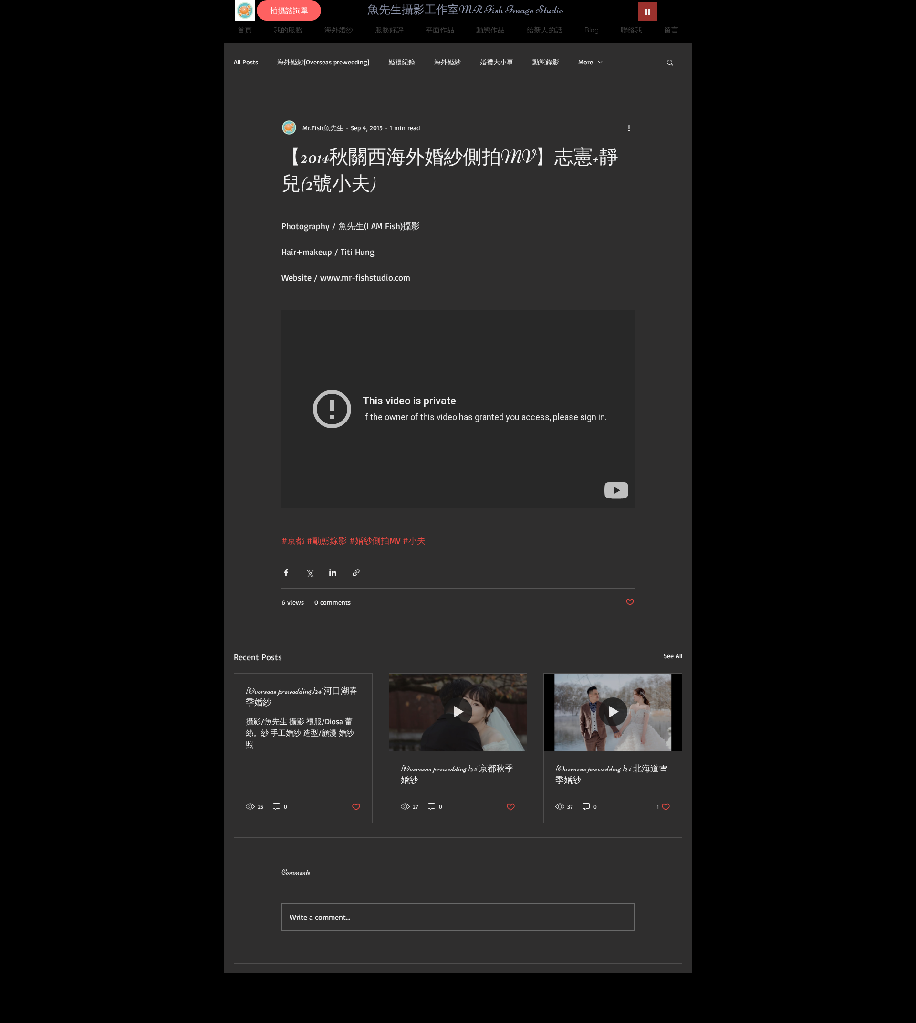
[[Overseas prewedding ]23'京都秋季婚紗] (458, 712)
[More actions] (629, 127)
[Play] (647, 11)
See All (673, 656)
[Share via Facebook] (286, 572)
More (585, 62)
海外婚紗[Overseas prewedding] (323, 62)
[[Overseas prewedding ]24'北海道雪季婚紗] (613, 712)
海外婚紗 (447, 62)
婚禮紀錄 (401, 62)
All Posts (246, 62)
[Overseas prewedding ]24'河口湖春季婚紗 (302, 696)
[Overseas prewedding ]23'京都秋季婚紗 (457, 774)
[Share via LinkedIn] (332, 572)
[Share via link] (356, 572)
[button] (670, 62)
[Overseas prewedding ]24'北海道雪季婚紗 (611, 774)
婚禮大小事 (496, 62)
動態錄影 (545, 62)
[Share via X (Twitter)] (309, 572)
